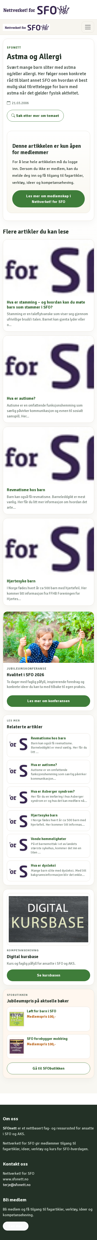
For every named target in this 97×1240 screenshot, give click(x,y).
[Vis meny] (87, 27)
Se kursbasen (48, 975)
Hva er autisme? (21, 398)
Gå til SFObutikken (48, 1068)
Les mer (16, 1226)
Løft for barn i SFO (41, 1011)
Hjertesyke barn (21, 581)
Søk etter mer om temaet (37, 115)
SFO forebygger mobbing (47, 1039)
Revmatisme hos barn (26, 489)
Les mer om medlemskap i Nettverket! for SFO (48, 199)
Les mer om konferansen (48, 701)
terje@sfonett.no (17, 1184)
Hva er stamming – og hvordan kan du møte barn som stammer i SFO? (46, 305)
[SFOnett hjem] (37, 9)
